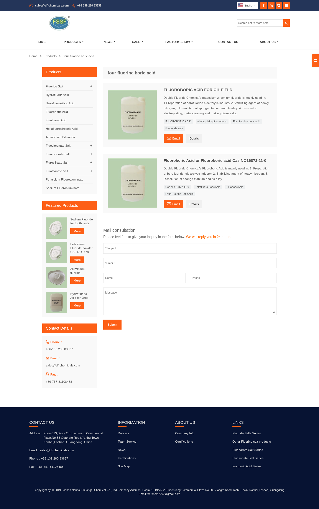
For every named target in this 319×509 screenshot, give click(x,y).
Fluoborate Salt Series (247, 450)
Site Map (124, 466)
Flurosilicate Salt (57, 162)
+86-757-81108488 (59, 381)
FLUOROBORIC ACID (178, 121)
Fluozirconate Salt (58, 145)
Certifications (127, 458)
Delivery (123, 433)
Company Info (184, 433)
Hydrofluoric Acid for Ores (79, 295)
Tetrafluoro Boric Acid (207, 187)
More (77, 231)
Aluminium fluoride (77, 270)
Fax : (32, 466)
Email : (34, 450)
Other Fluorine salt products (251, 441)
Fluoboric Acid (235, 187)
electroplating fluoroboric (212, 121)
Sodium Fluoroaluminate (62, 188)
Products (72, 42)
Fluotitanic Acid (56, 120)
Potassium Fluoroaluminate (64, 179)
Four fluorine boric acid (246, 121)
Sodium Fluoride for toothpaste (81, 221)
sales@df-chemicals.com (52, 5)
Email (173, 138)
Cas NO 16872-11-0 (177, 187)
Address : (35, 433)
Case (136, 42)
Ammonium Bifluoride (60, 137)
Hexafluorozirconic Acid (62, 128)
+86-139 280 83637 (89, 5)
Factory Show (177, 42)
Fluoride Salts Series (246, 433)
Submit (112, 324)
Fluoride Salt (54, 86)
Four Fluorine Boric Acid (179, 193)
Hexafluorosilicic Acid (60, 103)
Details (194, 138)
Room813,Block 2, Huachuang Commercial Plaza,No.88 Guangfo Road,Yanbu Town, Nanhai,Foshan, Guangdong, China (73, 438)
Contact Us (228, 42)
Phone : (34, 458)
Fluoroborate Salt (58, 154)
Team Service (127, 441)
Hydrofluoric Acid (57, 95)
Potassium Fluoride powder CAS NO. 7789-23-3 (81, 248)
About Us (268, 42)
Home (41, 42)
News (108, 42)
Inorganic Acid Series (246, 466)
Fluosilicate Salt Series (247, 458)
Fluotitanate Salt (57, 171)
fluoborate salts (174, 128)
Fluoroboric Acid (57, 111)
